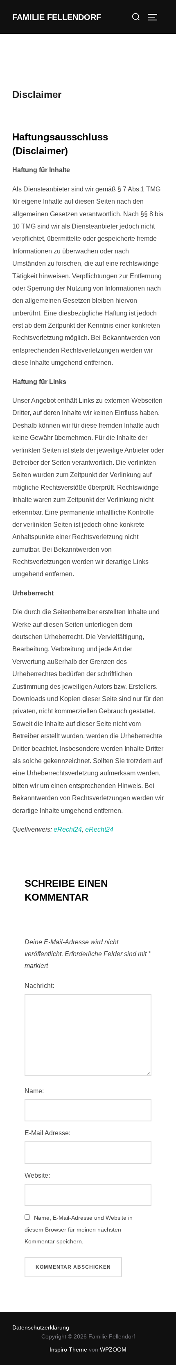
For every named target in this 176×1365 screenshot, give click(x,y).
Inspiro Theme (68, 1349)
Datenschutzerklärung (40, 1327)
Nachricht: (39, 985)
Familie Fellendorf (56, 17)
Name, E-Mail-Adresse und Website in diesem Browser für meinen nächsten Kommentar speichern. (79, 1229)
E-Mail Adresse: (47, 1133)
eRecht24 (68, 829)
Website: (37, 1175)
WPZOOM (113, 1349)
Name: (34, 1091)
